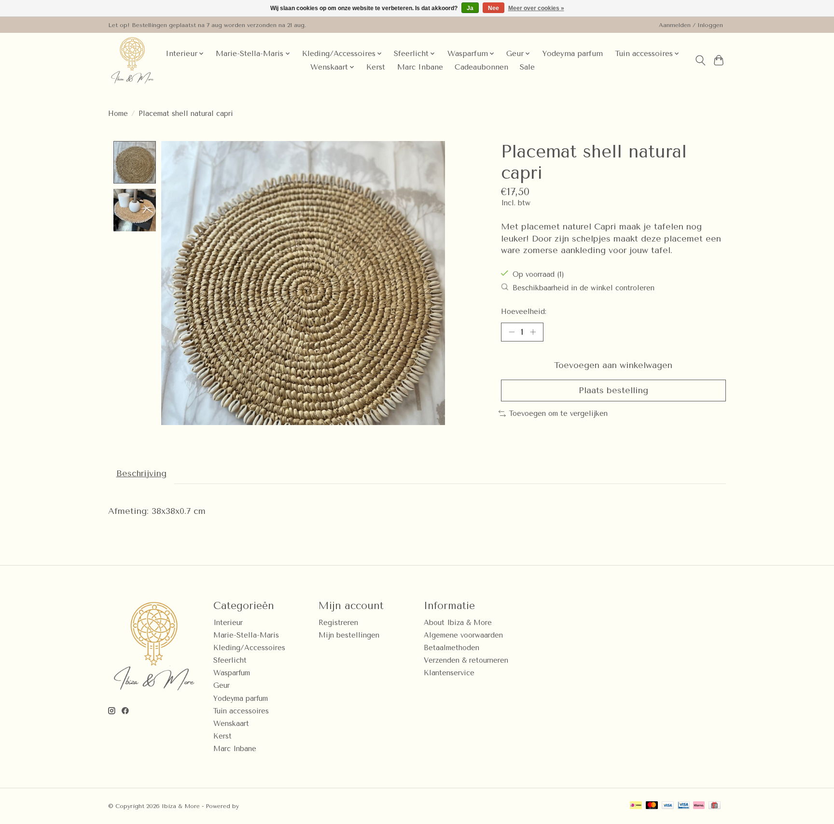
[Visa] (668, 805)
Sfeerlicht (230, 660)
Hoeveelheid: (523, 312)
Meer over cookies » (536, 8)
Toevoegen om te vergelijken (558, 414)
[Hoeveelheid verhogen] (533, 332)
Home (118, 114)
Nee (493, 8)
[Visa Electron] (684, 805)
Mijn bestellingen (349, 635)
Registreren (338, 623)
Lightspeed (257, 806)
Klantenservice (449, 673)
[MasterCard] (652, 805)
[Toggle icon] (700, 60)
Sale (527, 67)
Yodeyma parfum (572, 53)
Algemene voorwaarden (463, 635)
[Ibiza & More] (132, 60)
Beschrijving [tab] (141, 473)
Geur (221, 686)
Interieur (228, 623)
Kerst (375, 67)
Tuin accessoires (241, 711)
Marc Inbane (420, 67)
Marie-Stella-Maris (246, 635)
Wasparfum (231, 673)
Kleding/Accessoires (249, 648)
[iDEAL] (636, 805)
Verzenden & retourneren (466, 660)
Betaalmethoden (451, 648)
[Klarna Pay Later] (699, 805)
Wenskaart (231, 724)
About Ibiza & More (458, 623)
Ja (470, 8)
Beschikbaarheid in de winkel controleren (583, 288)
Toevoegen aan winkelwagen (613, 365)
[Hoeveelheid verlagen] (511, 332)
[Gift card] (715, 805)
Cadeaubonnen (481, 67)
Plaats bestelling (613, 390)
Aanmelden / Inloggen (691, 25)
